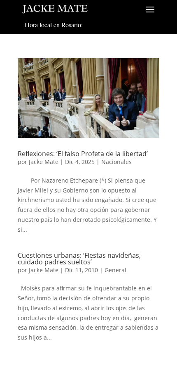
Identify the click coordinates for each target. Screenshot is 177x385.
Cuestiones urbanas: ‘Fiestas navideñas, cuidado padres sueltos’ (79, 258)
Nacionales (116, 162)
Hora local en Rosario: (54, 24)
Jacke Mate (43, 162)
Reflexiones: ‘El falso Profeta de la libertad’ (83, 153)
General (115, 270)
